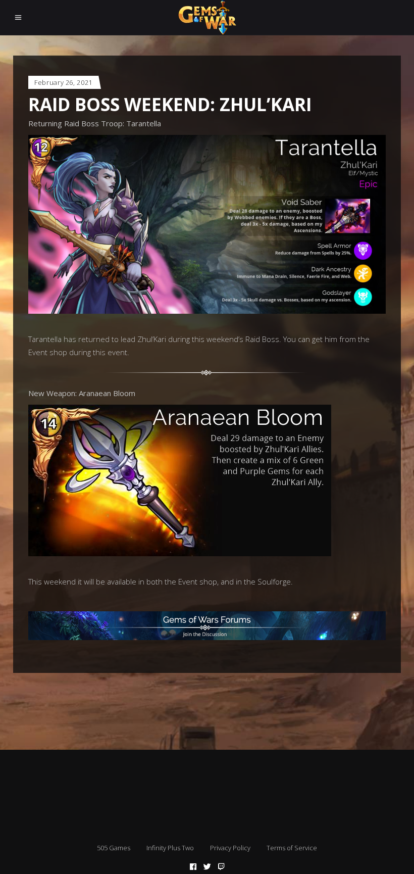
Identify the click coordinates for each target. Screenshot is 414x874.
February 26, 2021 (63, 82)
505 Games (113, 847)
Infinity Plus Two (170, 847)
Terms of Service (292, 847)
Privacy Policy (230, 847)
